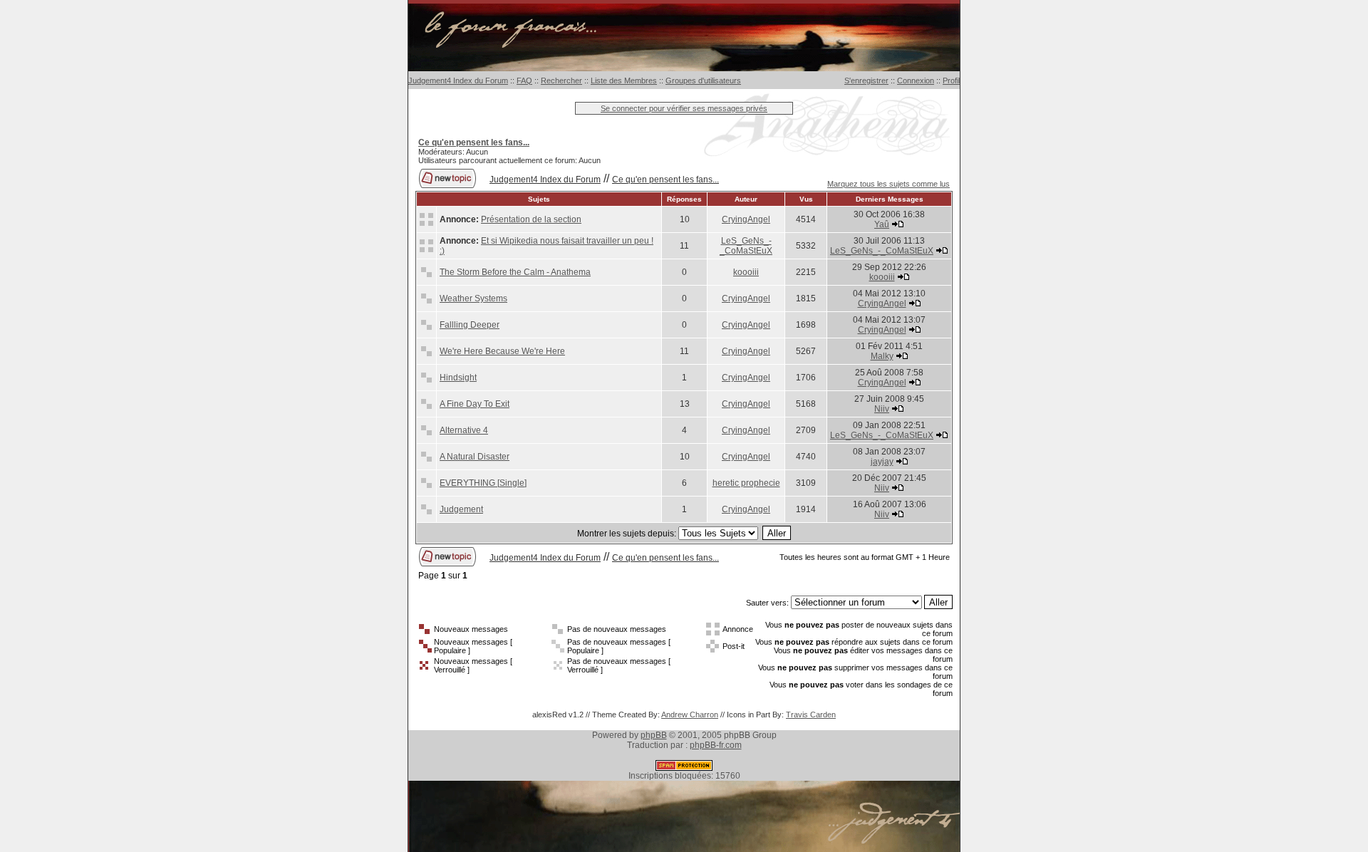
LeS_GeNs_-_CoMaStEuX (746, 246)
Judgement (461, 509)
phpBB (654, 735)
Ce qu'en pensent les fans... (665, 180)
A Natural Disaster (474, 457)
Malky (882, 356)
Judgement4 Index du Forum (458, 80)
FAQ (524, 80)
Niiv (881, 409)
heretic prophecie (746, 483)
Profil (951, 80)
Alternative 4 (464, 430)
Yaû (881, 224)
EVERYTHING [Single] (483, 483)
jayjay (882, 462)
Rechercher (561, 80)
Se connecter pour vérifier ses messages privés (684, 108)
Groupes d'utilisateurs (703, 80)
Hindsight (458, 378)
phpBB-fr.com (716, 745)
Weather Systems (473, 298)
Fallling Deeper (469, 325)
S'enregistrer (866, 80)
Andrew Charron (689, 714)
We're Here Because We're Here (502, 351)
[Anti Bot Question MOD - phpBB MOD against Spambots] (684, 768)
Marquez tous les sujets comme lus (888, 184)
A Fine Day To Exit (474, 404)
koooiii (746, 272)
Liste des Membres (624, 80)
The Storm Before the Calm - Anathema (515, 272)
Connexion (915, 80)
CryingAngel (746, 219)
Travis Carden (811, 714)
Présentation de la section (531, 219)
